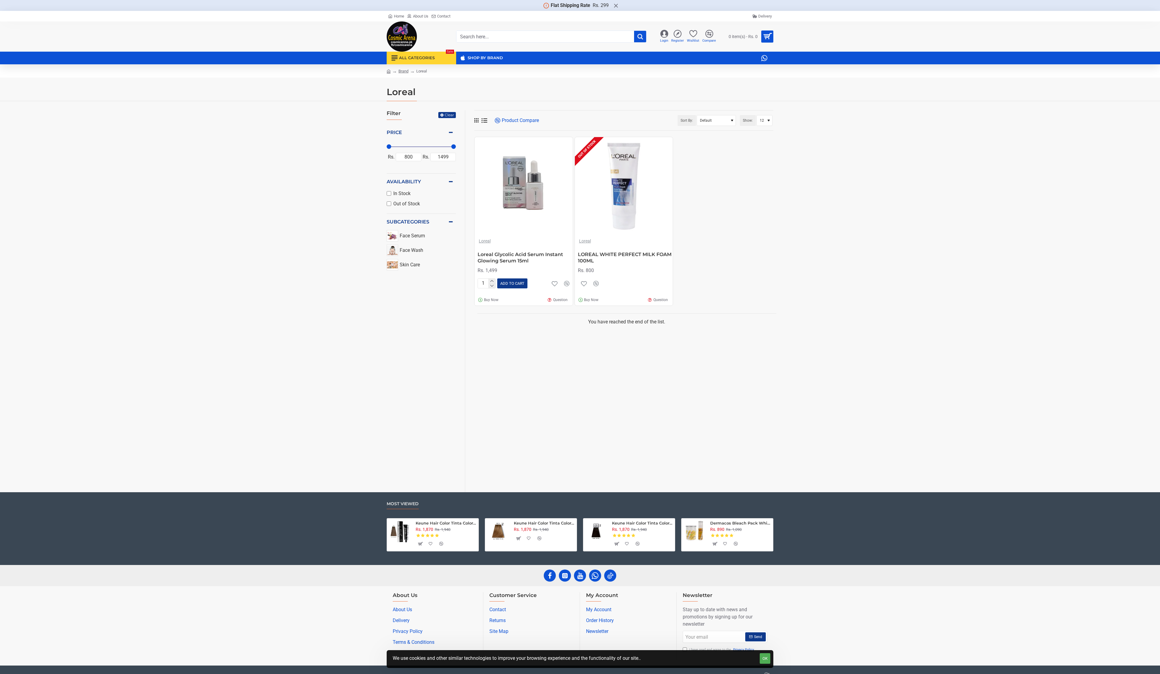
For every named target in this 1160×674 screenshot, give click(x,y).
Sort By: (687, 120)
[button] (512, 283)
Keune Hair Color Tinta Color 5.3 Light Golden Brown (446, 523)
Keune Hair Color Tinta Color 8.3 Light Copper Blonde (544, 523)
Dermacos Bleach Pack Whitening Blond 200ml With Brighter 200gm (740, 523)
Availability (404, 182)
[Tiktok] (610, 576)
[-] (491, 286)
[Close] (616, 5)
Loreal (485, 241)
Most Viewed (403, 503)
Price (394, 132)
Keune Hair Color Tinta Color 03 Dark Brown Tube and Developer (642, 523)
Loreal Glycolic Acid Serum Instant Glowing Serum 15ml (520, 258)
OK (765, 658)
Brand (403, 71)
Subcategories (408, 222)
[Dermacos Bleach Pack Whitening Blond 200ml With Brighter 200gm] (694, 531)
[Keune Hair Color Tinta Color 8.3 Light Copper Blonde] (498, 531)
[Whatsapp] (595, 576)
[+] (491, 281)
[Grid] (476, 120)
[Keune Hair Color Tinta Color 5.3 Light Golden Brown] (400, 531)
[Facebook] (550, 576)
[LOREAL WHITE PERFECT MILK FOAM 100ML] (624, 186)
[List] (484, 120)
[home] (389, 71)
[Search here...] (640, 36)
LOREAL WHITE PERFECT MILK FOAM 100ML (625, 258)
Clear (449, 115)
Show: (748, 120)
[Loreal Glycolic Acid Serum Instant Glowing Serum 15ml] (524, 186)
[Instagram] (565, 576)
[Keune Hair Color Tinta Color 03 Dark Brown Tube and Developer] (596, 531)
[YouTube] (580, 576)
